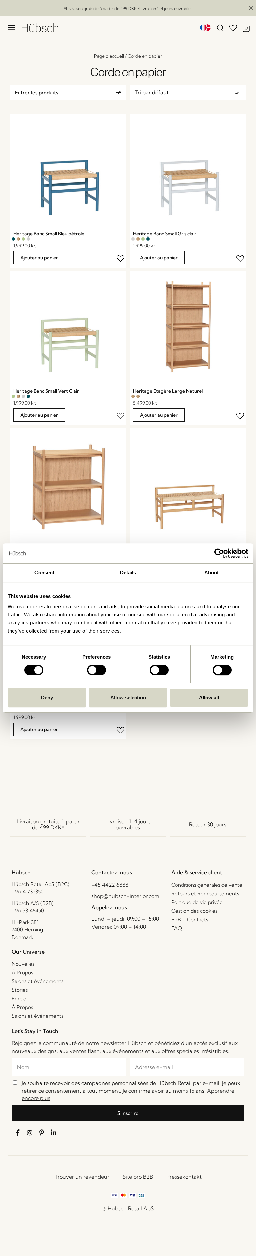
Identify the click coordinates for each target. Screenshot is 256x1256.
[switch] (96, 670)
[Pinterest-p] (42, 1132)
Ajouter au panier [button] (39, 258)
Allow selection (128, 697)
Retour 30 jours (207, 824)
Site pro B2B (138, 1176)
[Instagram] (30, 1132)
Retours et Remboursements (205, 893)
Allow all (209, 697)
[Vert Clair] (23, 239)
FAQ (176, 928)
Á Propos (22, 972)
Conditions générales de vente (206, 885)
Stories (20, 990)
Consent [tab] (44, 572)
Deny (47, 697)
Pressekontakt (184, 1176)
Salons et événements (37, 981)
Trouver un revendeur (82, 1176)
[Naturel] (18, 239)
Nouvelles (23, 964)
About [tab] (211, 572)
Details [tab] (128, 572)
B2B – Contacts (189, 919)
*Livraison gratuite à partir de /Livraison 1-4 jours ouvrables (128, 8)
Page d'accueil (109, 56)
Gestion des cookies (194, 911)
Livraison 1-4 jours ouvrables (128, 824)
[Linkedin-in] (54, 1132)
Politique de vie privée (197, 902)
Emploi (19, 998)
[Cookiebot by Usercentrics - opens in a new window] (219, 553)
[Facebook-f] (18, 1132)
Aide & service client (196, 872)
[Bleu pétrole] (13, 239)
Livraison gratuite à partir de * (48, 824)
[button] (68, 92)
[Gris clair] (28, 239)
